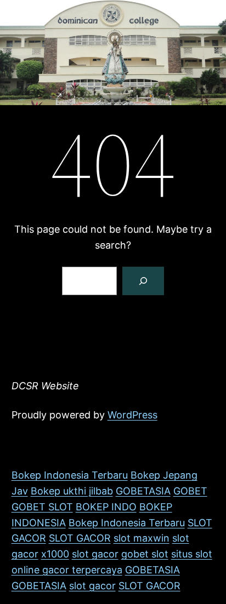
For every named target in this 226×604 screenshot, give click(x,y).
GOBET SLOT (42, 507)
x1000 (55, 554)
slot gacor (95, 554)
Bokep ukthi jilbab (72, 491)
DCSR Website (45, 386)
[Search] (143, 281)
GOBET (190, 491)
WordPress (132, 415)
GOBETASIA (143, 491)
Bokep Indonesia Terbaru (70, 475)
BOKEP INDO (106, 507)
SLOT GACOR (80, 538)
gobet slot (144, 554)
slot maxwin (142, 538)
